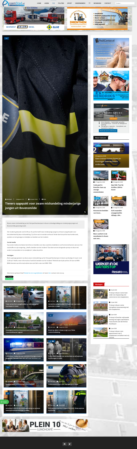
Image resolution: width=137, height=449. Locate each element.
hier (49, 273)
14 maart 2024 (33, 199)
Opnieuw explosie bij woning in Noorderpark (20, 384)
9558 (44, 199)
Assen (46, 3)
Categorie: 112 (20, 199)
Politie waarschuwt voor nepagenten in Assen (63, 384)
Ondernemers (80, 3)
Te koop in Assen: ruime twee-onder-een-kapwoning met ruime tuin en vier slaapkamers (119, 295)
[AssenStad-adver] (34, 18)
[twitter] (70, 444)
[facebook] (65, 444)
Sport (69, 3)
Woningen (97, 3)
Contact (107, 3)
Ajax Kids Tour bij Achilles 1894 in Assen (117, 187)
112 (53, 3)
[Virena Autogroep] (111, 85)
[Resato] (111, 259)
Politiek (61, 3)
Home (39, 3)
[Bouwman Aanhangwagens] (111, 118)
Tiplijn (4, 402)
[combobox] (125, 3)
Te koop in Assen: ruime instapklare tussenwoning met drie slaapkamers (119, 307)
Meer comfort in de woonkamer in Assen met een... (100, 236)
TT (89, 3)
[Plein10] (45, 425)
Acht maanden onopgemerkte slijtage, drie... (116, 212)
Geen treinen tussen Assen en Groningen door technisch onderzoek (108, 161)
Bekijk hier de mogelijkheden (33, 273)
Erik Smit (9, 199)
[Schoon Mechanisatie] (111, 53)
